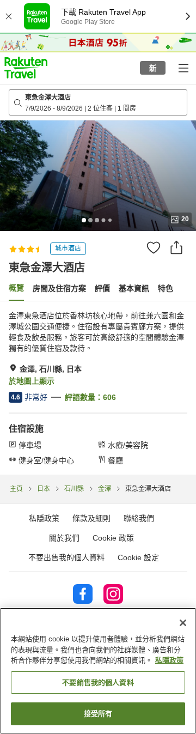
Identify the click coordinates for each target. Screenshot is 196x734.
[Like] (153, 247)
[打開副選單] (183, 67)
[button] (25, 67)
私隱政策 (169, 660)
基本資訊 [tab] (134, 288)
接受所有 (98, 713)
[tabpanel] (98, 388)
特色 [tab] (165, 288)
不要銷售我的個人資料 (97, 682)
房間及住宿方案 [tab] (59, 288)
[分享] (176, 247)
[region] (98, 671)
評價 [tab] (102, 288)
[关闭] (183, 623)
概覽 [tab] (16, 287)
